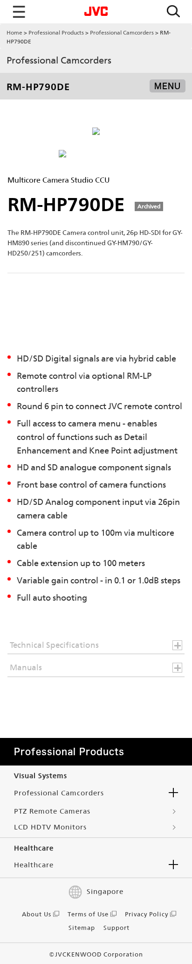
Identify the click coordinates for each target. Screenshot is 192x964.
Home (14, 32)
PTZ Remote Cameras (52, 811)
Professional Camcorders (122, 32)
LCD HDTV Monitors (50, 827)
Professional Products (56, 32)
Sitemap (82, 927)
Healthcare (34, 865)
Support (116, 927)
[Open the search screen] (173, 12)
